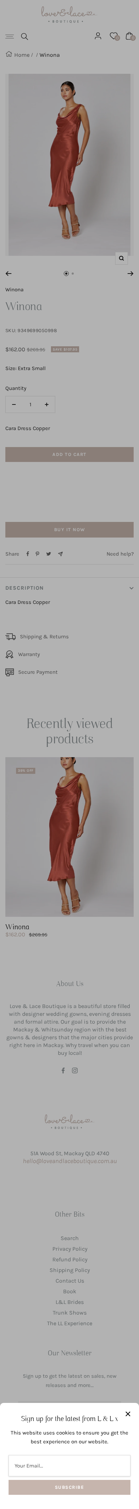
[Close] (127, 1413)
